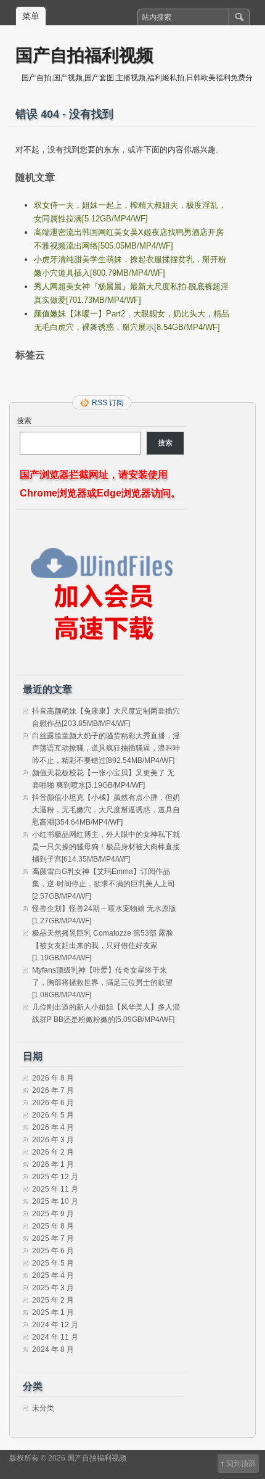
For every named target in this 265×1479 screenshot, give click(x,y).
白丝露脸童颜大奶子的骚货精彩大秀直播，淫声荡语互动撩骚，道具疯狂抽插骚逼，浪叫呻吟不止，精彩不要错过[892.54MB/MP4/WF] (106, 748)
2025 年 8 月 (53, 1226)
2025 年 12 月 (55, 1176)
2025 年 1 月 (53, 1312)
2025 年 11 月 (55, 1189)
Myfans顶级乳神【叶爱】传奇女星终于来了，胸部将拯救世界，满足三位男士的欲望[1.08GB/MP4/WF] (102, 982)
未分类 (43, 1408)
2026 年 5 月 (53, 1115)
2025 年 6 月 (53, 1250)
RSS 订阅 (108, 402)
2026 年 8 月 (53, 1078)
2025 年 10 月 (55, 1201)
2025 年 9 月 (53, 1213)
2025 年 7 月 (53, 1238)
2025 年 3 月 (53, 1287)
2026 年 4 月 (53, 1127)
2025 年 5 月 (53, 1263)
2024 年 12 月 (55, 1324)
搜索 (24, 420)
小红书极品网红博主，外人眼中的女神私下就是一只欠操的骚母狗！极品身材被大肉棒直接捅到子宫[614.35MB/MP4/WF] (106, 846)
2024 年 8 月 (53, 1349)
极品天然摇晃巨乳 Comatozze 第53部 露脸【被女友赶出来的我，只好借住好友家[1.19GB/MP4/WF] (102, 945)
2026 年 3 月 (53, 1139)
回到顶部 (241, 1463)
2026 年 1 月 (53, 1164)
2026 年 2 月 (53, 1152)
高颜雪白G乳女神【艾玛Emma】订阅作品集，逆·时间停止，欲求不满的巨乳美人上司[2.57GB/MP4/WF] (103, 883)
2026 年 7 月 (53, 1090)
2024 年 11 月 (55, 1337)
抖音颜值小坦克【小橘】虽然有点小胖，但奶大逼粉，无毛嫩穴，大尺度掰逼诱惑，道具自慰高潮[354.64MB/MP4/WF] (106, 809)
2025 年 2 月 (53, 1300)
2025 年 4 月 (53, 1275)
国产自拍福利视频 (84, 54)
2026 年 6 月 (53, 1102)
